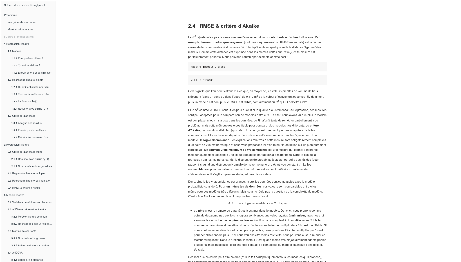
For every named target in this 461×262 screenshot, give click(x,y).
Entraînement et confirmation (31, 72)
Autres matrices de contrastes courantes (33, 245)
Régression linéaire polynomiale (29, 180)
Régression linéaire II (17, 144)
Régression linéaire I (17, 44)
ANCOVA (15, 252)
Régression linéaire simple (25, 80)
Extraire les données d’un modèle (33, 137)
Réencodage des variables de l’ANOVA (33, 223)
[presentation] (300, 165)
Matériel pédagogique (20, 29)
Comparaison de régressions (31, 166)
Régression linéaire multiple (26, 173)
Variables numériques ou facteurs (30, 202)
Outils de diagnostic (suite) (25, 151)
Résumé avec (29, 108)
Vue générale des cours (21, 22)
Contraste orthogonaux (28, 238)
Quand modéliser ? (26, 65)
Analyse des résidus (26, 123)
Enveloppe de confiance (28, 130)
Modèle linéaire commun (29, 216)
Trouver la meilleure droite (30, 94)
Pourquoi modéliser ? (27, 58)
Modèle (14, 51)
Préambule (10, 15)
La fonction (24, 101)
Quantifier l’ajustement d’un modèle (33, 87)
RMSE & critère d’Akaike (24, 187)
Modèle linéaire (14, 195)
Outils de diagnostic (21, 116)
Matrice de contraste (22, 231)
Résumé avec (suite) (33, 159)
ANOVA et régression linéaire (27, 209)
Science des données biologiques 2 (25, 5)
